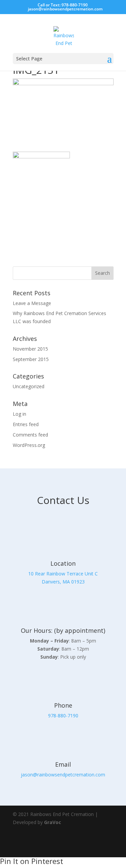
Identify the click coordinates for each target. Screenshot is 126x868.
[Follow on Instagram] (105, 844)
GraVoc (52, 822)
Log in (19, 414)
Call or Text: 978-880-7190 (63, 5)
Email (63, 764)
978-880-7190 (63, 715)
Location (63, 563)
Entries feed (26, 424)
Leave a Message (32, 303)
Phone (63, 705)
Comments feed (30, 434)
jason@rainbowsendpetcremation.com (63, 774)
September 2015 (31, 359)
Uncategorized (28, 386)
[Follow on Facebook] (87, 844)
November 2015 (30, 349)
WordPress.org (29, 445)
